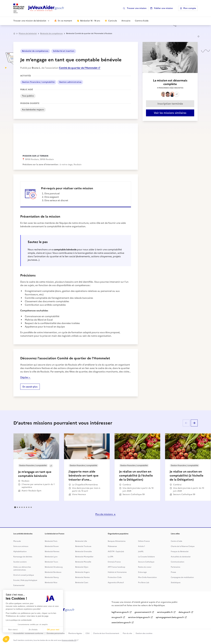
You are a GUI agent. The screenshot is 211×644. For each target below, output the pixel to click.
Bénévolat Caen (81, 582)
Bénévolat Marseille (83, 562)
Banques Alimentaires (116, 541)
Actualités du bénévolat (180, 556)
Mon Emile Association (147, 577)
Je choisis (33, 629)
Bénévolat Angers (82, 572)
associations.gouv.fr (121, 622)
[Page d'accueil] (46, 8)
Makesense (112, 546)
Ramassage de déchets (22, 556)
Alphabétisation (20, 551)
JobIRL (141, 551)
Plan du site (127, 633)
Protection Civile (115, 577)
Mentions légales (75, 633)
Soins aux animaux (20, 546)
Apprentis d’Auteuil (116, 582)
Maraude (17, 541)
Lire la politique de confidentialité (19, 620)
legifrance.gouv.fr (120, 612)
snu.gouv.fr (117, 617)
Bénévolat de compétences (51, 33)
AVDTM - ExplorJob (116, 551)
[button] (6, 639)
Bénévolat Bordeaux (53, 572)
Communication (177, 562)
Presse (173, 572)
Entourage (142, 572)
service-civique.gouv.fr (139, 617)
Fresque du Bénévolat (179, 551)
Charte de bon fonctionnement (106, 633)
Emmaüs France (114, 562)
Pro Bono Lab (143, 582)
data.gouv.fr (184, 612)
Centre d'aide (176, 541)
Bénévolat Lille (81, 541)
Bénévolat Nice (51, 582)
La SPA (110, 556)
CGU (88, 633)
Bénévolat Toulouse (83, 546)
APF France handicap (116, 567)
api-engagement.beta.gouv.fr (170, 617)
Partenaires (175, 567)
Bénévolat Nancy (52, 577)
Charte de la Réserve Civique (182, 546)
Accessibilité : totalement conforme (28, 633)
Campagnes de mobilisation (182, 577)
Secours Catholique (146, 562)
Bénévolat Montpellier (84, 556)
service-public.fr (165, 612)
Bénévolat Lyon (51, 556)
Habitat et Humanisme (117, 572)
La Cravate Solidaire (146, 556)
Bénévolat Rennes (52, 551)
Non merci (13, 629)
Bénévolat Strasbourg (54, 567)
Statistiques (175, 582)
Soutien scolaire (20, 562)
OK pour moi (53, 629)
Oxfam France (144, 541)
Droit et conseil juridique (23, 575)
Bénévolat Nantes (82, 577)
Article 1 (141, 546)
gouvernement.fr (143, 612)
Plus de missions (104, 514)
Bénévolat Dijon (81, 567)
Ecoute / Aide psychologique (25, 580)
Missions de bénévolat (28, 33)
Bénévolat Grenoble (83, 551)
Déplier (24, 377)
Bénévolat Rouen (52, 546)
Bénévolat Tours (51, 562)
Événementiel (18, 585)
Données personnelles (56, 633)
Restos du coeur (144, 567)
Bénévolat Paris (51, 541)
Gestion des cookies (144, 633)
